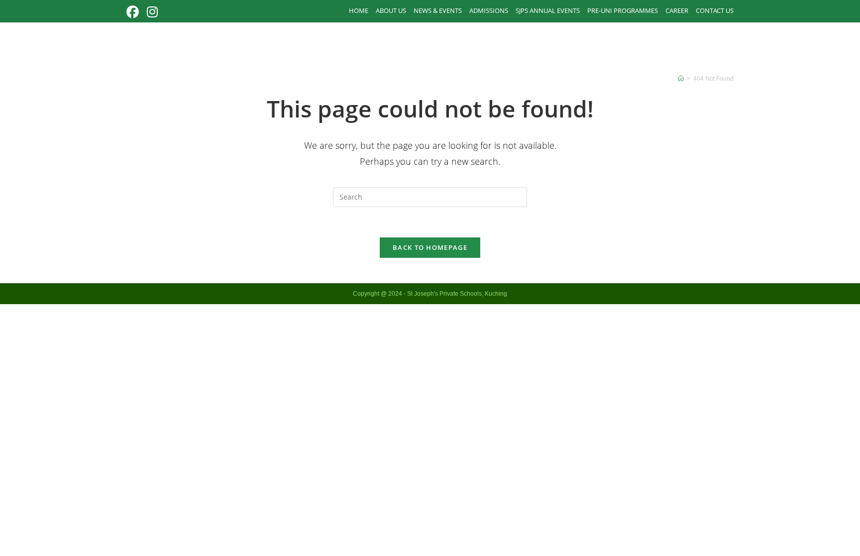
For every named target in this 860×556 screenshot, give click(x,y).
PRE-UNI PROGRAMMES (622, 10)
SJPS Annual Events (548, 10)
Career (676, 10)
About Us (391, 10)
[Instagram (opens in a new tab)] (152, 12)
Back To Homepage (430, 247)
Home (358, 10)
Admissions (488, 10)
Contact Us (715, 10)
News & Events (438, 10)
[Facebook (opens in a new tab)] (134, 12)
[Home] (681, 78)
